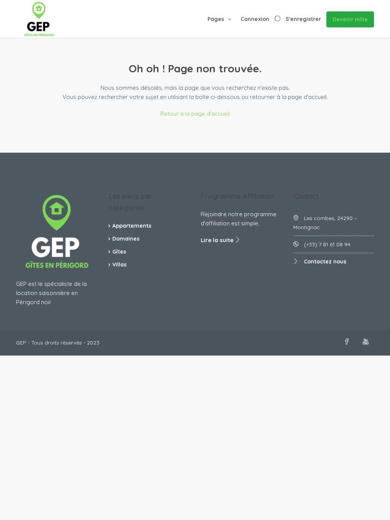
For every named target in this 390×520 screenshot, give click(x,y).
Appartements (131, 225)
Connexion (255, 19)
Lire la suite (218, 240)
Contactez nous (325, 261)
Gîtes (119, 251)
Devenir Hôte (350, 19)
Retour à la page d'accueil (195, 113)
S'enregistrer (303, 19)
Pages (216, 19)
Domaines (125, 238)
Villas (119, 264)
